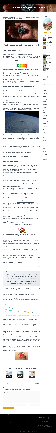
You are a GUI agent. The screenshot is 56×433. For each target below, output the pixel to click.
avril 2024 (44, 113)
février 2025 (45, 99)
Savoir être (44, 77)
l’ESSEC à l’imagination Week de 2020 (34, 266)
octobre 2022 (45, 129)
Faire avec (44, 76)
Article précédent (6, 383)
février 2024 (45, 115)
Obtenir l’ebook (48, 32)
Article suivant (37, 383)
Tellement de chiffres (10, 219)
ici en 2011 (32, 81)
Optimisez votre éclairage (49, 58)
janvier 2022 (45, 140)
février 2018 (45, 157)
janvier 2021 (45, 156)
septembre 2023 (45, 121)
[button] (45, 2)
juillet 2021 (44, 148)
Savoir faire (5, 14)
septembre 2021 (45, 146)
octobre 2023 (45, 120)
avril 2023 (44, 124)
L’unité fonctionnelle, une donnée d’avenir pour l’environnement (49, 69)
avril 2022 (44, 135)
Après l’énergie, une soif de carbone (48, 55)
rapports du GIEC (7, 17)
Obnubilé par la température (48, 65)
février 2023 (45, 126)
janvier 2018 (45, 159)
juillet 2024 (44, 109)
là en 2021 (37, 81)
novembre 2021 (45, 143)
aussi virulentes (25, 134)
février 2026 (45, 93)
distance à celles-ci (10, 340)
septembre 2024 (45, 107)
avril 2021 (44, 151)
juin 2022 (44, 134)
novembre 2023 (45, 118)
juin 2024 (44, 110)
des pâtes (16, 60)
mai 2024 (44, 112)
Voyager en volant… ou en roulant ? (48, 62)
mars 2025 (44, 98)
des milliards (7, 95)
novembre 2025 (45, 96)
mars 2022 (44, 137)
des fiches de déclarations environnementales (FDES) (25, 202)
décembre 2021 (45, 142)
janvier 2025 (45, 101)
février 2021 (45, 154)
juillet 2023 (44, 123)
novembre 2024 (45, 104)
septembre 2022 (45, 131)
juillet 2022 (44, 132)
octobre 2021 (45, 145)
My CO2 (15, 298)
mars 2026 (44, 91)
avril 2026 (44, 90)
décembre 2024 (45, 102)
